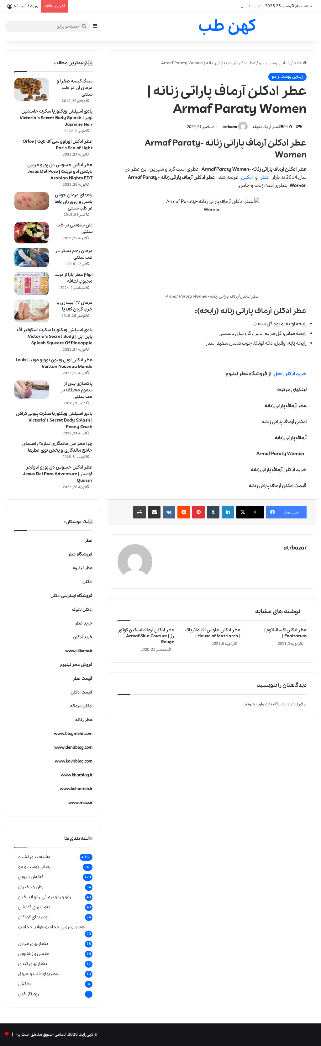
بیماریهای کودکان (34, 917)
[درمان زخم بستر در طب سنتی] (31, 257)
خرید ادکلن (82, 637)
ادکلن (247, 177)
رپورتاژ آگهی (28, 994)
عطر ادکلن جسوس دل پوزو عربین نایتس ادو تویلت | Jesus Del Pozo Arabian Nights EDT (59, 171)
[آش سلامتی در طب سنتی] (31, 232)
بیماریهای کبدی (32, 964)
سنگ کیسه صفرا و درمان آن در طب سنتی (74, 88)
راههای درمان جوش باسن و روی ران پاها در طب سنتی (73, 201)
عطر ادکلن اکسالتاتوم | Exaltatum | (285, 633)
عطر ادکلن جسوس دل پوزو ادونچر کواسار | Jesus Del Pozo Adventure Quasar (57, 474)
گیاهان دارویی (30, 877)
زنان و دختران (30, 887)
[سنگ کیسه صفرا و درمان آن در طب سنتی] (31, 89)
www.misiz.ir (80, 803)
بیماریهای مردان (33, 944)
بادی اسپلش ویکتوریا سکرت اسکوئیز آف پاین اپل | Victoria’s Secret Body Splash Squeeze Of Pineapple (54, 336)
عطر (264, 177)
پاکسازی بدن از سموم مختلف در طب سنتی (76, 390)
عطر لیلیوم (82, 568)
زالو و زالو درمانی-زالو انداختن (44, 897)
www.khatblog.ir (76, 775)
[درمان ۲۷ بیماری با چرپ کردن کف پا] (31, 311)
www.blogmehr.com (73, 734)
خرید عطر (83, 623)
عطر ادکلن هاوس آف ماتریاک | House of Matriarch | (212, 633)
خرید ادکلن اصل (290, 373)
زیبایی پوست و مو (274, 63)
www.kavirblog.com (73, 761)
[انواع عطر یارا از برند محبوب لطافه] (31, 283)
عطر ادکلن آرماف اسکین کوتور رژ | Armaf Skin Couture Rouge (146, 636)
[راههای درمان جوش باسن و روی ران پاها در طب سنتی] (31, 201)
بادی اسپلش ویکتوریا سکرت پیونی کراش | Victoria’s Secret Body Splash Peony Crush (54, 420)
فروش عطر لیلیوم (76, 665)
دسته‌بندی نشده (34, 857)
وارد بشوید (254, 704)
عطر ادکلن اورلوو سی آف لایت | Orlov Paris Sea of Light (57, 144)
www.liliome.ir (78, 651)
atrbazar (230, 127)
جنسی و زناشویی (34, 954)
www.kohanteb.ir (76, 789)
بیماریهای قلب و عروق (39, 974)
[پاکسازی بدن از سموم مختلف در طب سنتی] (31, 389)
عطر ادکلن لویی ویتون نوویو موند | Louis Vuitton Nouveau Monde (54, 363)
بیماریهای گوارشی (34, 907)
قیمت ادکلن (81, 692)
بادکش (24, 984)
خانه (298, 63)
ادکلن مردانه (81, 706)
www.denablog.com (73, 748)
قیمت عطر (82, 679)
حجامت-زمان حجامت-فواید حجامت (51, 927)
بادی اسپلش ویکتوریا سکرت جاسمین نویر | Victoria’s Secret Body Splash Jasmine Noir (56, 118)
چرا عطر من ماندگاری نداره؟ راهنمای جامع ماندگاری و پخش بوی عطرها (57, 447)
